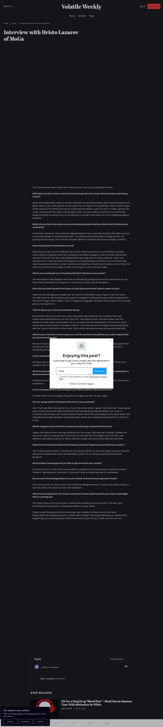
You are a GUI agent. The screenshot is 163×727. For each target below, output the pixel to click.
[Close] (111, 341)
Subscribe (99, 371)
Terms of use (93, 377)
